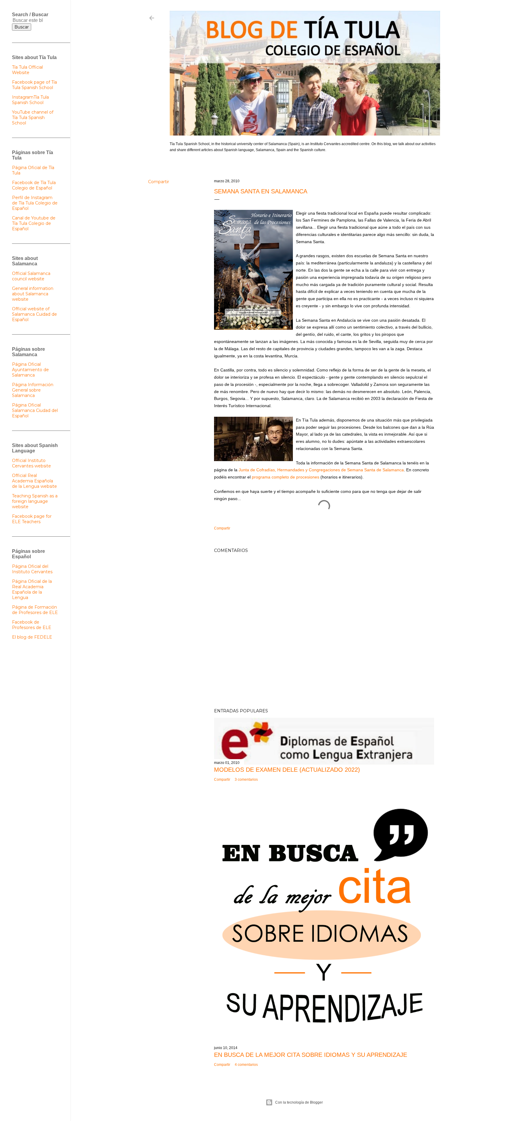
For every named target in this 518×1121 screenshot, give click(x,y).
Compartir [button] (158, 181)
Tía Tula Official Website (27, 69)
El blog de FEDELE (32, 637)
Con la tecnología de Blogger (299, 1102)
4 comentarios (246, 1065)
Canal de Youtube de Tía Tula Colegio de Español (33, 223)
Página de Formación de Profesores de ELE (35, 609)
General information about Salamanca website (32, 294)
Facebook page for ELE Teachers (32, 519)
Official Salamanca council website (31, 276)
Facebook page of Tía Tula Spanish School (34, 84)
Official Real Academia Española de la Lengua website (34, 481)
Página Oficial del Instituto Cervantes (32, 569)
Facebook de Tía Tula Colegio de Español (34, 185)
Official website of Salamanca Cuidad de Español (34, 314)
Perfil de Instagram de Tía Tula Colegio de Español (35, 203)
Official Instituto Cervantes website (31, 463)
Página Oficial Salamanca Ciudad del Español (35, 410)
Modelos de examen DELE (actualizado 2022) (287, 769)
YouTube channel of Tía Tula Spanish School (32, 117)
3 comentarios (246, 779)
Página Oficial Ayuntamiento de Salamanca (30, 370)
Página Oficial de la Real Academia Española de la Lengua (32, 589)
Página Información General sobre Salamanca (32, 390)
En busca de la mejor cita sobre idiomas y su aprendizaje (310, 1054)
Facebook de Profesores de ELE (31, 624)
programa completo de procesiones (285, 477)
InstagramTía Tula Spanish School (30, 99)
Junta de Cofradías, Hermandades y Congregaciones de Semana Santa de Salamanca (321, 469)
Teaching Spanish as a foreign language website (35, 501)
